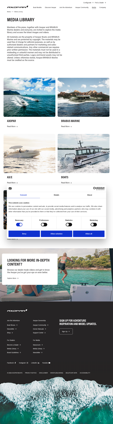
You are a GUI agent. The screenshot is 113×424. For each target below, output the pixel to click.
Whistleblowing (56, 373)
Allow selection (57, 234)
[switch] (44, 224)
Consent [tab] (23, 195)
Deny (24, 234)
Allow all (88, 234)
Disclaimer (43, 373)
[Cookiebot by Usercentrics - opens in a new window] (95, 188)
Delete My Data (71, 373)
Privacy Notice (31, 373)
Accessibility (85, 373)
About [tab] (89, 195)
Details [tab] (56, 195)
